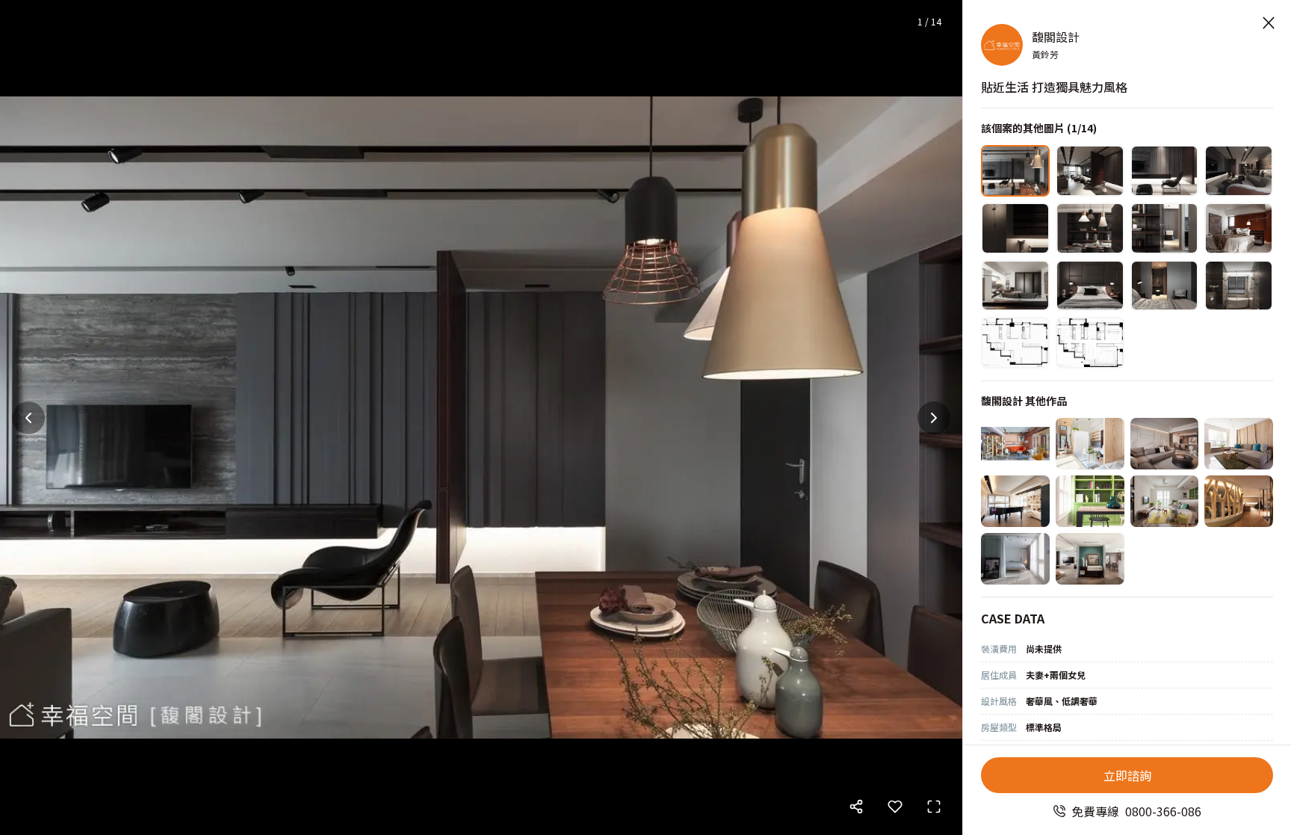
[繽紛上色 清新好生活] (1164, 501)
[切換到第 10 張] (1090, 286)
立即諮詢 (1127, 775)
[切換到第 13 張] (1015, 343)
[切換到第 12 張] (1238, 286)
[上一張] (28, 417)
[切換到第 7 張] (1164, 228)
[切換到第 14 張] (1090, 343)
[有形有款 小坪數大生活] (1015, 559)
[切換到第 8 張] (1238, 228)
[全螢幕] (933, 806)
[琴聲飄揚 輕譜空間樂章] (1015, 501)
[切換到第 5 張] (1015, 228)
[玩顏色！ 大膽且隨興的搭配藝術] (1090, 501)
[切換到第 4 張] (1238, 171)
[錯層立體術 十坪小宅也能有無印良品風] (1090, 443)
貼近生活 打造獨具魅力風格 (1054, 87)
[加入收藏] (895, 806)
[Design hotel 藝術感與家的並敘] (1090, 559)
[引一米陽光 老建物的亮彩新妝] (1015, 443)
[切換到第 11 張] (1164, 286)
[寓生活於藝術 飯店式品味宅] (1164, 443)
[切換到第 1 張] (1015, 171)
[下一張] (933, 417)
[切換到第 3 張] (1164, 171)
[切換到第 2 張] (1090, 171)
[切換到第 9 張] (1015, 286)
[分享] (856, 806)
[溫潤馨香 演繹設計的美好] (1238, 443)
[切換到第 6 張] (1090, 228)
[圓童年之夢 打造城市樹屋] (1238, 501)
